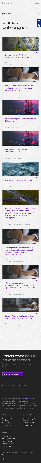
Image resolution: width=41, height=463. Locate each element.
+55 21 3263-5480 (27, 425)
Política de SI (13, 454)
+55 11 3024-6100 (6, 425)
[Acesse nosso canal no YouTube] (19, 385)
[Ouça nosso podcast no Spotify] (25, 385)
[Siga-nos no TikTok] (14, 385)
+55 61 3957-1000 (6, 446)
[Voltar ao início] (7, 3)
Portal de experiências (24, 454)
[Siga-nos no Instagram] (8, 385)
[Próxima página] (26, 332)
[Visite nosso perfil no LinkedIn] (3, 385)
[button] (37, 3)
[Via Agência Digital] (3, 459)
